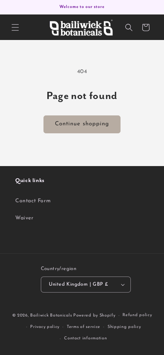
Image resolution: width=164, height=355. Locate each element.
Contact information (85, 338)
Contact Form (33, 201)
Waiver (24, 218)
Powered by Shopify (94, 315)
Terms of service (83, 327)
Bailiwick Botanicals (51, 315)
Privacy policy (44, 327)
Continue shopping (82, 124)
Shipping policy (124, 327)
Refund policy (137, 315)
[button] (15, 27)
